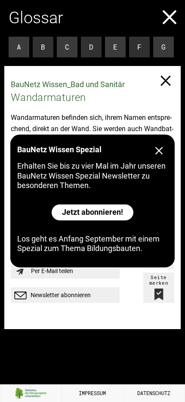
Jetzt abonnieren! (92, 212)
